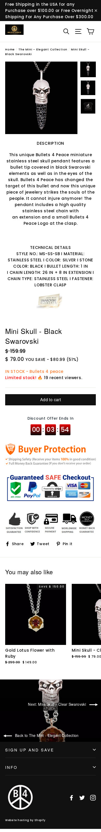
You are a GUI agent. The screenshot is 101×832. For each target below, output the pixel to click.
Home (10, 49)
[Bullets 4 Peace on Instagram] (93, 797)
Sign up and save (29, 749)
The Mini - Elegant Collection (42, 49)
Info (11, 767)
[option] (41, 98)
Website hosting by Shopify (25, 820)
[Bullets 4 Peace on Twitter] (82, 797)
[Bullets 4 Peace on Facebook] (71, 797)
